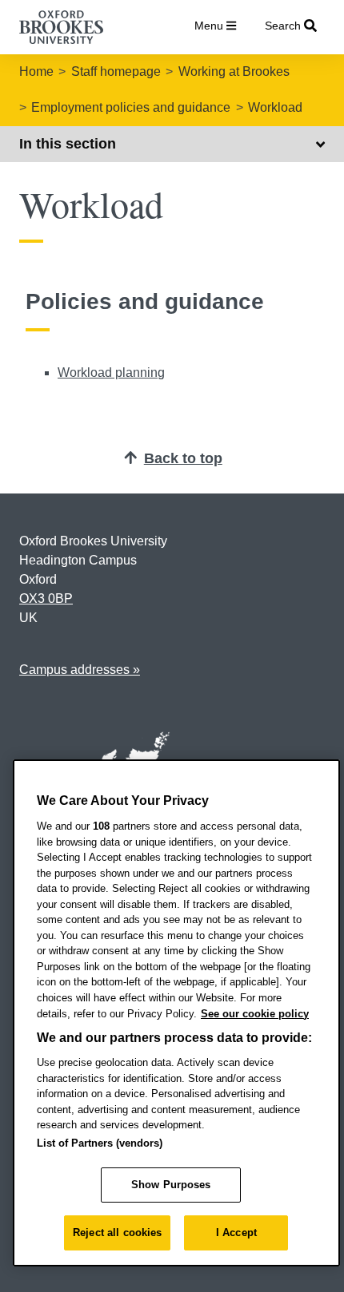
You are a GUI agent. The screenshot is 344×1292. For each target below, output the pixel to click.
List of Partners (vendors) (99, 1143)
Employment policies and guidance (130, 107)
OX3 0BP (46, 598)
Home (36, 71)
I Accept (236, 1232)
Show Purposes (171, 1185)
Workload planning (111, 372)
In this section (67, 144)
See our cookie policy (255, 1014)
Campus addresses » (79, 669)
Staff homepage (116, 71)
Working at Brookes (234, 71)
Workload (275, 107)
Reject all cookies (117, 1232)
